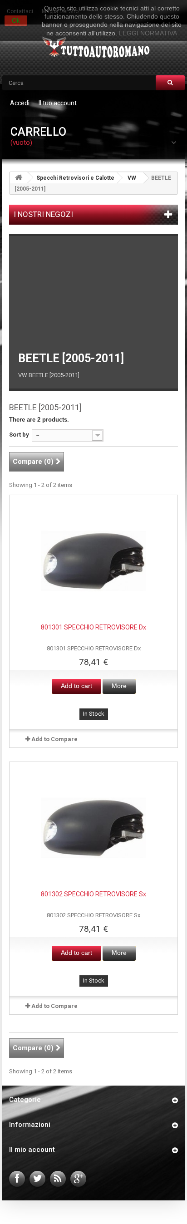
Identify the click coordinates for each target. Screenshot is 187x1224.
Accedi (20, 103)
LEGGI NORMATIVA (148, 33)
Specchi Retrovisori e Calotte (75, 178)
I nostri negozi (43, 214)
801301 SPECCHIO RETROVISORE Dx (93, 627)
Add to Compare (54, 739)
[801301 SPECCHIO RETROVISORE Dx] (93, 561)
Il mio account (32, 1149)
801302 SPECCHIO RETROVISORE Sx (93, 894)
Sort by (19, 434)
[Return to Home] (18, 177)
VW (132, 178)
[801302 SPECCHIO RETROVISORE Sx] (93, 828)
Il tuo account (58, 103)
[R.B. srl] (93, 48)
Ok (16, 20)
